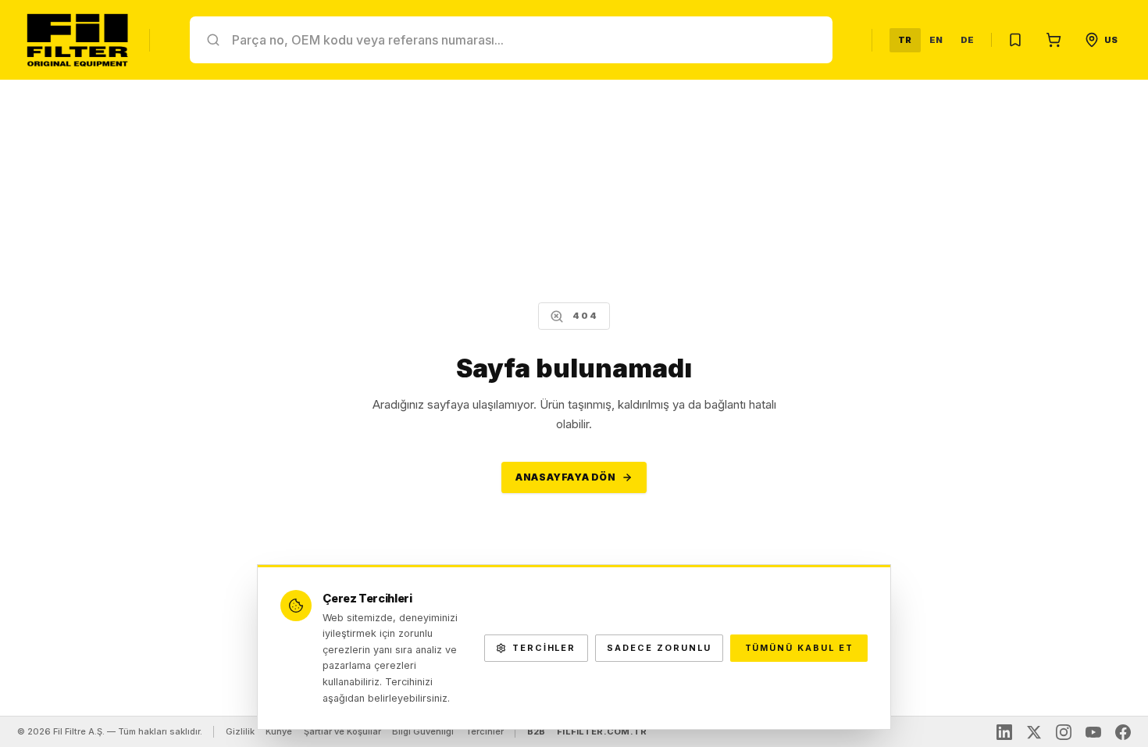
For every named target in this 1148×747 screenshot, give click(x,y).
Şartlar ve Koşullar (342, 731)
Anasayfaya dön (565, 477)
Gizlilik (240, 731)
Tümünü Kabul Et (799, 647)
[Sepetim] (1053, 40)
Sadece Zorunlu (659, 647)
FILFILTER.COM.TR (602, 731)
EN (936, 39)
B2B (536, 731)
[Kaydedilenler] (1015, 40)
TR (905, 39)
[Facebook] (1123, 732)
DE (968, 39)
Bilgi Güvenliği (423, 731)
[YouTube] (1093, 732)
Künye (279, 731)
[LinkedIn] (1004, 732)
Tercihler (484, 731)
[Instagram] (1063, 732)
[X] (1034, 732)
